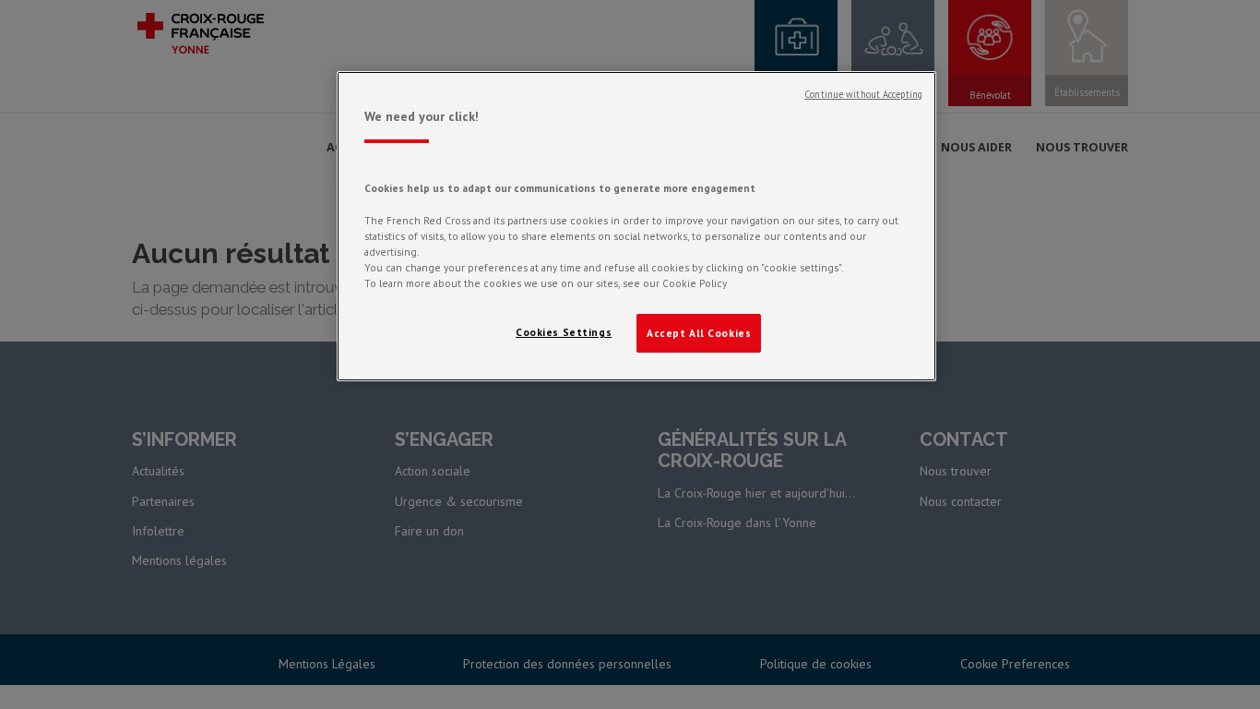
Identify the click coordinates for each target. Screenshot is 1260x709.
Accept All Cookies (699, 333)
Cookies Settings (564, 332)
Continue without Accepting (863, 94)
